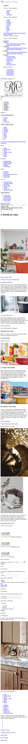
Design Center (10, 60)
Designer (4, 607)
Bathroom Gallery (18, 48)
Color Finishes (18, 49)
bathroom (6, 5)
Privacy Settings (4, 737)
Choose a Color (5, 338)
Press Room (9, 59)
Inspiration (6, 46)
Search (2, 563)
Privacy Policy (4, 585)
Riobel (8, 43)
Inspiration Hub (10, 48)
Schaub (18, 45)
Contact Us (9, 63)
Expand (2, 295)
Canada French (10, 72)
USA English (10, 69)
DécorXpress (13, 53)
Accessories (9, 14)
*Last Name (3, 598)
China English (10, 75)
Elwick (8, 29)
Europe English (10, 73)
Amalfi (8, 19)
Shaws (19, 43)
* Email (2, 575)
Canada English (10, 71)
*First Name (3, 596)
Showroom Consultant (7, 609)
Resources (9, 52)
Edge (8, 26)
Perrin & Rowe (13, 43)
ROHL (11, 45)
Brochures (14, 52)
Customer (4, 606)
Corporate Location (11, 57)
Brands (5, 42)
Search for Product (5, 204)
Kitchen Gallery (7, 163)
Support (6, 50)
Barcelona (9, 22)
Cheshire (9, 23)
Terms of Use (4, 586)
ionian (8, 30)
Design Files (19, 53)
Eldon (8, 27)
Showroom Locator (11, 64)
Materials (12, 49)
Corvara (8, 25)
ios (7, 31)
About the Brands (11, 56)
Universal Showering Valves (10, 174)
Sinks (8, 12)
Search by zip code (5, 562)
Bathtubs (9, 10)
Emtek (15, 45)
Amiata (8, 21)
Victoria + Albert (7, 152)
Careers (8, 61)
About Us (6, 55)
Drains (8, 13)
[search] (17, 204)
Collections (6, 40)
